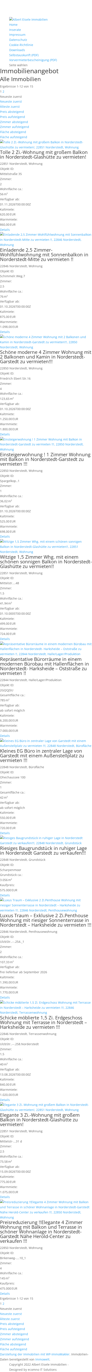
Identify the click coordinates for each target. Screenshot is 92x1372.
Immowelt (42, 1359)
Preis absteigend (12, 112)
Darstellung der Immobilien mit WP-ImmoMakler (35, 1354)
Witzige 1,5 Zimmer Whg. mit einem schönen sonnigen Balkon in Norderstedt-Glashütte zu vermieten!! (46, 561)
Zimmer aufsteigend (14, 127)
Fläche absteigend (13, 132)
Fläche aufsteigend (13, 137)
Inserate (15, 30)
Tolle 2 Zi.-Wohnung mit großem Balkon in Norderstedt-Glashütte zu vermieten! (44, 154)
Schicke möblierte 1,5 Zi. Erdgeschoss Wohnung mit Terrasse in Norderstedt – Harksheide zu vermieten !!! (43, 1022)
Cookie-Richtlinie (21, 45)
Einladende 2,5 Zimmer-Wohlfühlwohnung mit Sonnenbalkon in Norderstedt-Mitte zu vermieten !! (44, 254)
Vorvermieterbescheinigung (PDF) (33, 60)
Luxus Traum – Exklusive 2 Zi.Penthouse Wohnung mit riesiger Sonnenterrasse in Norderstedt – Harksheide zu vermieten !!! (45, 920)
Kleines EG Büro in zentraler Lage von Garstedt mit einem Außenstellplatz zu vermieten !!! (42, 755)
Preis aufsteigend (12, 117)
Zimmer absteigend (14, 122)
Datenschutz (18, 40)
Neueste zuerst (11, 101)
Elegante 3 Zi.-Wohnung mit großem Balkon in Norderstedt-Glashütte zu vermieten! (40, 1119)
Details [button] (5, 230)
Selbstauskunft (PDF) (24, 55)
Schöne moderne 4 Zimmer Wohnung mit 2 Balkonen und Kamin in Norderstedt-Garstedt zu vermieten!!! (45, 357)
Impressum (17, 35)
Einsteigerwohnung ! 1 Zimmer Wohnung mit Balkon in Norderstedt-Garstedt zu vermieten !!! (45, 459)
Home (13, 25)
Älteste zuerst (10, 107)
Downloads (17, 50)
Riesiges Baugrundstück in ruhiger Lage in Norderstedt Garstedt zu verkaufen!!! (43, 850)
